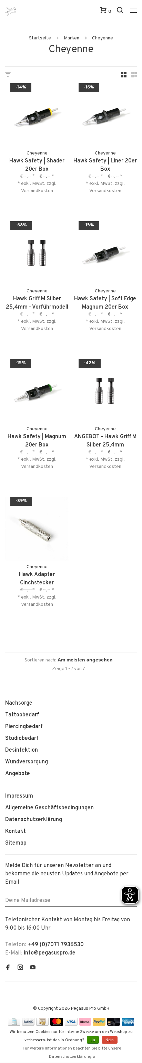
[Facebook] (8, 968)
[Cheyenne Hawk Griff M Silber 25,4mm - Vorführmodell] (37, 254)
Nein (109, 1040)
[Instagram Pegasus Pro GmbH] (20, 968)
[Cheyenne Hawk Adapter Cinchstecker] (37, 530)
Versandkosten (37, 191)
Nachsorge (18, 703)
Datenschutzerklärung (33, 819)
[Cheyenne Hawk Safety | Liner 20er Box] (105, 116)
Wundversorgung (26, 762)
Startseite (40, 38)
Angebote (17, 773)
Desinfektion (21, 750)
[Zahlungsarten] (14, 1024)
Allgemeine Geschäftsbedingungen (49, 808)
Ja (93, 1040)
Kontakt (15, 831)
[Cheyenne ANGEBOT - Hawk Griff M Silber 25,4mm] (105, 392)
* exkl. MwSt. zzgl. (37, 184)
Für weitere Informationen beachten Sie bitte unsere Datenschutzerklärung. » (72, 1053)
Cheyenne (102, 38)
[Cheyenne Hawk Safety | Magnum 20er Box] (37, 392)
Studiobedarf (22, 738)
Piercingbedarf (24, 726)
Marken (71, 38)
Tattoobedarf (22, 715)
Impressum (19, 796)
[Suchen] (121, 12)
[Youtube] (33, 968)
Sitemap (16, 843)
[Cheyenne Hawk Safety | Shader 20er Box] (37, 116)
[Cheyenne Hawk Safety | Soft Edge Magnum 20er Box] (105, 254)
